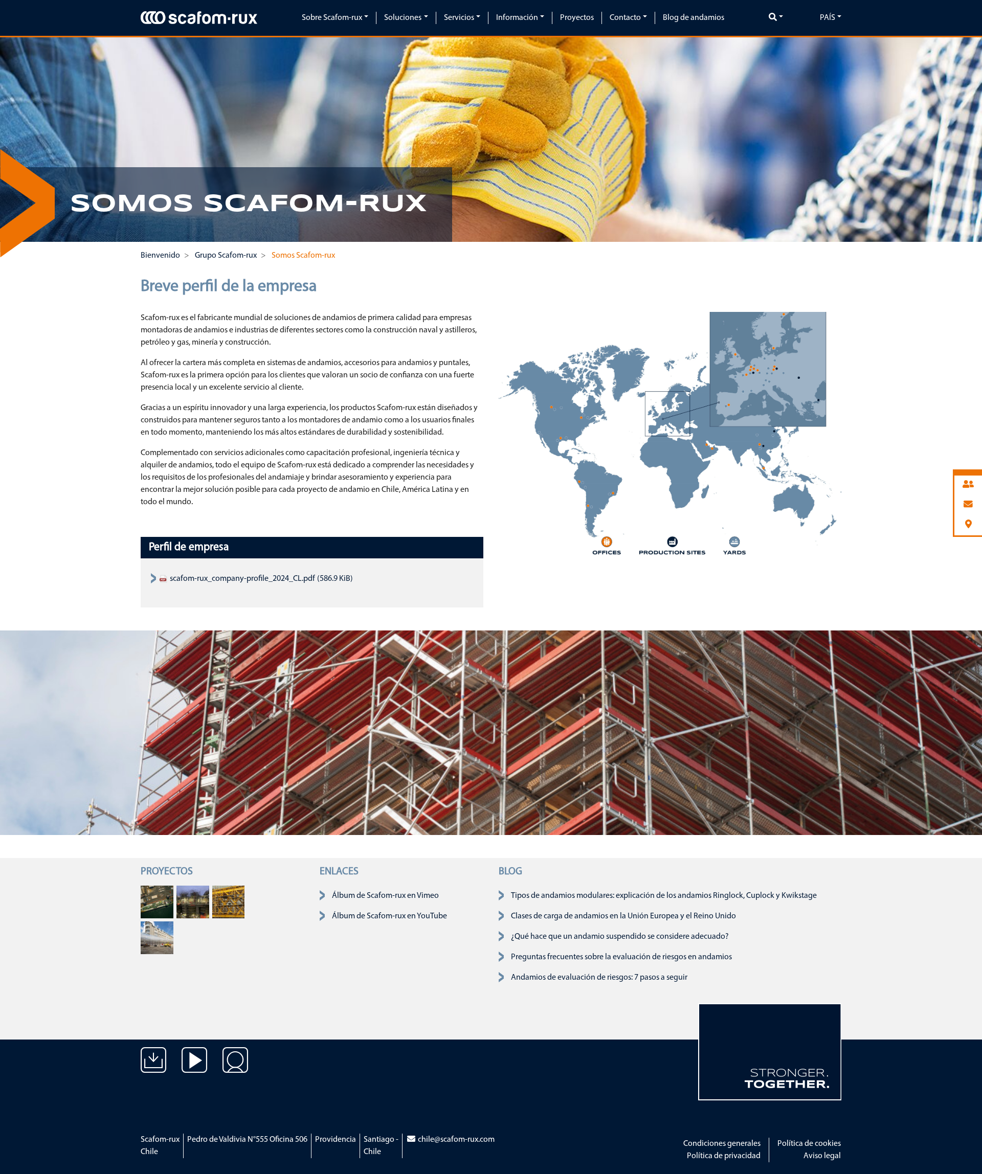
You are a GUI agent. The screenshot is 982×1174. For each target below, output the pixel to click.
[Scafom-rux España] (199, 17)
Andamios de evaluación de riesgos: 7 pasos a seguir (599, 978)
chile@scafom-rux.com (455, 1140)
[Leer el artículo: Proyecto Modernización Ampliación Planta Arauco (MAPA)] (192, 902)
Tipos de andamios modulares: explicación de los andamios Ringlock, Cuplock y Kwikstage (664, 896)
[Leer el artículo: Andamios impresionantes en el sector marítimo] (157, 902)
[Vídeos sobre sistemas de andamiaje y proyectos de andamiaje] (194, 1067)
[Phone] (968, 485)
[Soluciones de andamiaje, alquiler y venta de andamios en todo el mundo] (235, 1067)
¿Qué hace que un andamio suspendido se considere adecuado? (620, 937)
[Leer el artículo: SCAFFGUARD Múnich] (157, 938)
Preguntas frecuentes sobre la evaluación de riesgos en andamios (621, 957)
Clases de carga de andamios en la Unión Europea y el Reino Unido (623, 916)
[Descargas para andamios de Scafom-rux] (153, 1067)
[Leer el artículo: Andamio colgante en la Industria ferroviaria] (228, 902)
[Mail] (968, 504)
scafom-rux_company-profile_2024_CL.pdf (241, 579)
